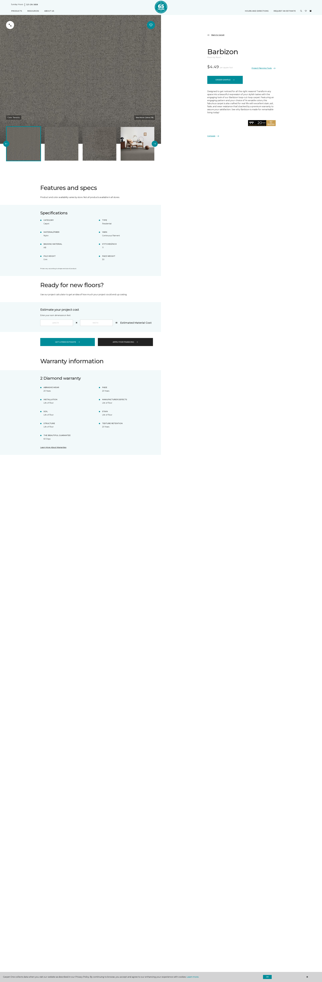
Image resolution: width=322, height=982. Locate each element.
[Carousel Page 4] (137, 143)
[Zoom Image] (10, 25)
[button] (301, 11)
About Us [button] (49, 11)
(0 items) (310, 11)
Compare (211, 136)
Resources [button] (33, 11)
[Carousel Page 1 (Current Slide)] (23, 143)
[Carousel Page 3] (99, 143)
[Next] (155, 144)
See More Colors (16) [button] (144, 117)
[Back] (6, 144)
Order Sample (223, 80)
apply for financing (123, 342)
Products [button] (16, 11)
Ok (267, 977)
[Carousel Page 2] (61, 143)
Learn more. (193, 977)
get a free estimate (65, 342)
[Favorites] (305, 11)
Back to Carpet (217, 35)
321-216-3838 (32, 4)
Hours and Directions (256, 11)
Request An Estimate (285, 11)
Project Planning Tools (262, 68)
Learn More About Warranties (53, 447)
